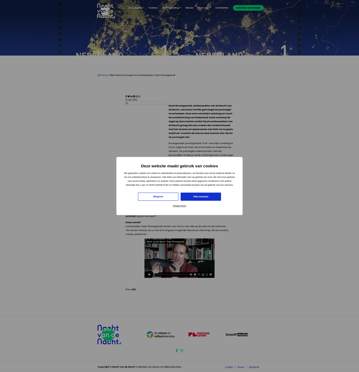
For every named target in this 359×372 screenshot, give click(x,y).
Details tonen (179, 206)
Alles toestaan (200, 196)
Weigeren (158, 196)
